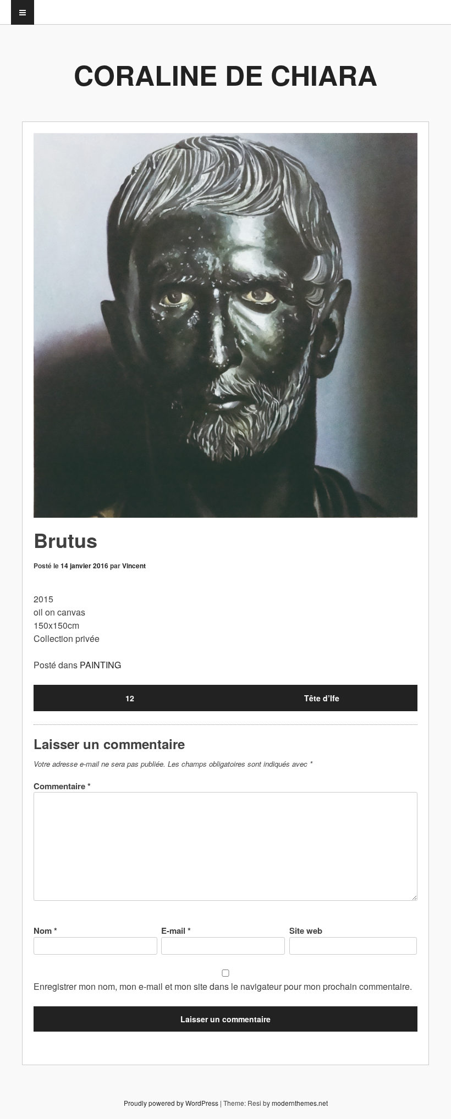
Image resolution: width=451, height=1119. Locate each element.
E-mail (176, 930)
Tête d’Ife (321, 698)
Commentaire (62, 786)
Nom (45, 930)
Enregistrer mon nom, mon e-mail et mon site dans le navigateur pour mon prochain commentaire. (223, 986)
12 (129, 698)
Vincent (134, 565)
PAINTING (100, 664)
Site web (305, 930)
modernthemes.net (300, 1102)
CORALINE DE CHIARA (225, 74)
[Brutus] (225, 325)
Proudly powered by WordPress (171, 1102)
